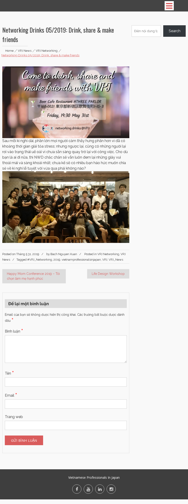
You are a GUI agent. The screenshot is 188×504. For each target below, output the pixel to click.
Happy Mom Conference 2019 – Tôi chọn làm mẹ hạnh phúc (33, 276)
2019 (56, 259)
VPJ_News (116, 259)
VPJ (104, 259)
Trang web (14, 417)
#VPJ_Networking (39, 259)
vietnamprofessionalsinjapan (81, 259)
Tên (9, 373)
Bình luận (14, 331)
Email (11, 395)
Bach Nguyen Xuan (63, 254)
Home (9, 50)
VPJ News (24, 50)
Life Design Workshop (108, 274)
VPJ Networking (47, 50)
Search (174, 31)
